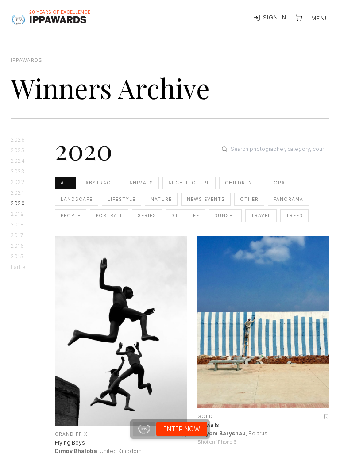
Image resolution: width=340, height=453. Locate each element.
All (65, 182)
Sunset (225, 215)
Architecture (189, 182)
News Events (206, 199)
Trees (294, 215)
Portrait (109, 215)
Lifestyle (121, 199)
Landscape (77, 199)
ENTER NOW (181, 429)
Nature (161, 199)
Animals (141, 182)
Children (238, 182)
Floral (277, 182)
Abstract (99, 182)
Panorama (288, 199)
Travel (261, 215)
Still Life (185, 215)
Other (249, 199)
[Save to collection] (326, 416)
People (71, 215)
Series (147, 215)
